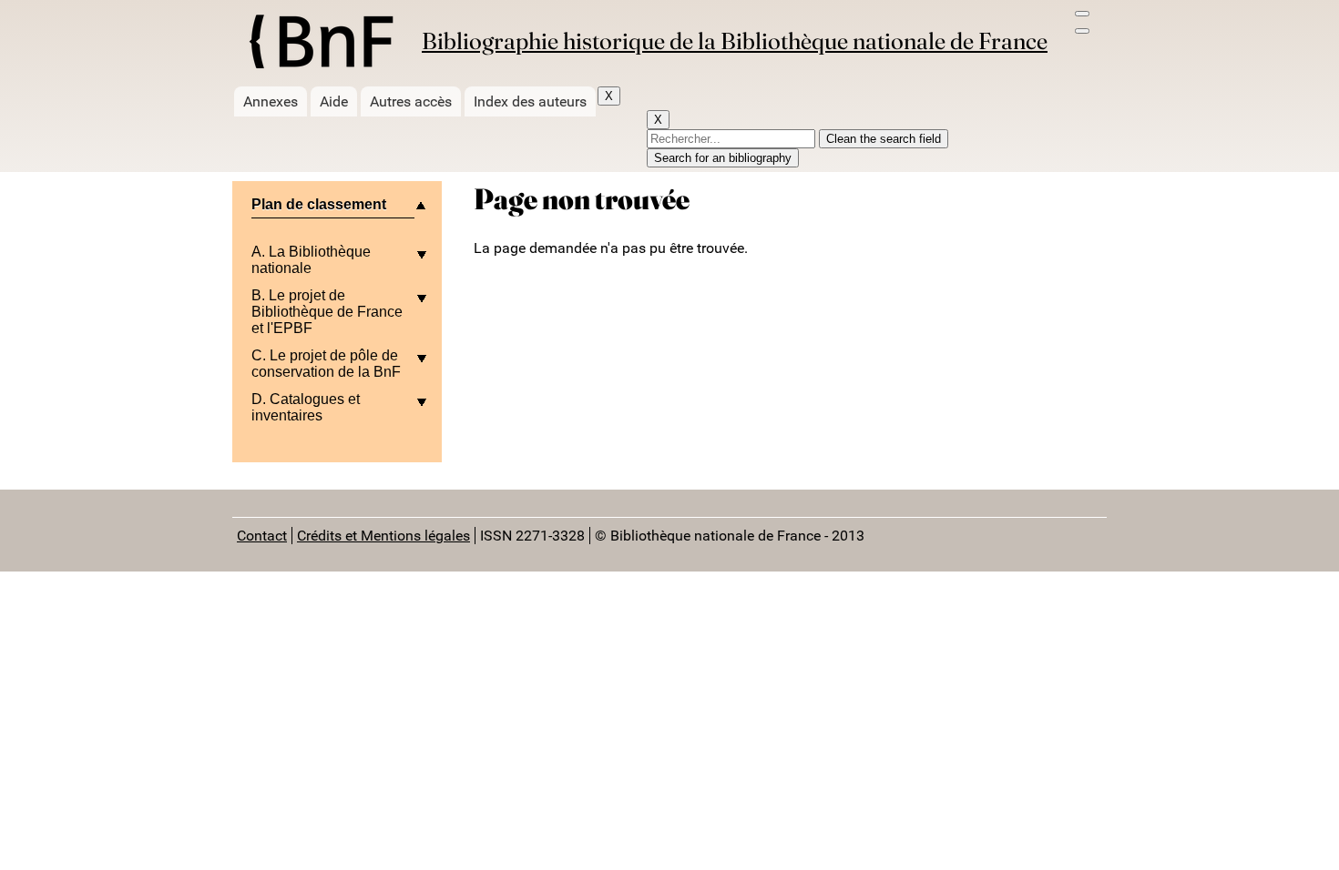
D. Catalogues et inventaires (305, 407)
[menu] (1082, 13)
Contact (262, 535)
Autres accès (411, 101)
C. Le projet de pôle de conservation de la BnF (326, 363)
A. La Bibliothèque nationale (311, 260)
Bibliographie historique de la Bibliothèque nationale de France (735, 41)
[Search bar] (1082, 31)
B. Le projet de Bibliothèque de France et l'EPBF (327, 312)
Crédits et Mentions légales (383, 535)
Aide (334, 101)
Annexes (270, 101)
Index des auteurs (530, 101)
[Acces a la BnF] (320, 45)
